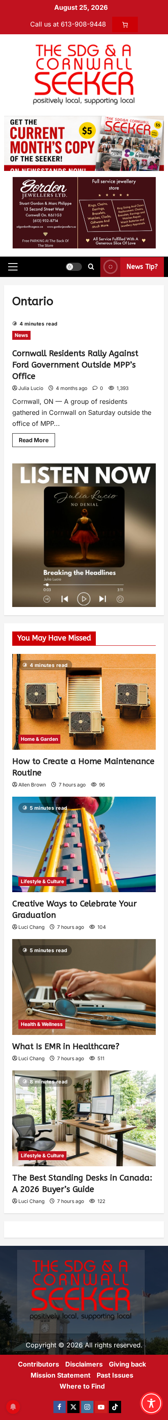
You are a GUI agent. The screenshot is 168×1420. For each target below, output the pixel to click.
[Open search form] (91, 267)
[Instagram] (87, 1407)
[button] (13, 266)
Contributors (38, 1364)
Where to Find (82, 1386)
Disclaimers (84, 1364)
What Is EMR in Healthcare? (65, 1046)
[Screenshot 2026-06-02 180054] (84, 212)
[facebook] (59, 1407)
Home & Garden (39, 739)
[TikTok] (115, 1407)
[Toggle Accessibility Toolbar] (151, 1403)
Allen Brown (32, 785)
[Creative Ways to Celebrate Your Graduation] (84, 845)
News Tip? (142, 267)
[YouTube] (101, 1407)
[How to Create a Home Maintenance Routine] (84, 702)
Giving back (127, 1364)
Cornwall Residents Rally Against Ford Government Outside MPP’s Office (75, 365)
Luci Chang (31, 927)
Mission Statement (61, 1375)
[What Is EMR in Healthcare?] (84, 987)
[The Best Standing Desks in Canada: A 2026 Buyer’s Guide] (84, 1118)
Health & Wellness (42, 1024)
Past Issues (115, 1375)
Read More (37, 438)
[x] (73, 1407)
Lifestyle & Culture (42, 881)
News (21, 335)
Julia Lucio (30, 388)
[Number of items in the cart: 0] (125, 24)
